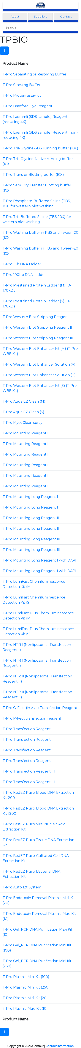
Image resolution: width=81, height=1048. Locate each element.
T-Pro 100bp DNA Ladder (24, 275)
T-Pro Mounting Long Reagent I (30, 497)
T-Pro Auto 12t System (22, 887)
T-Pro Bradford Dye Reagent (27, 106)
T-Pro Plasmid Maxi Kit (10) (25, 1008)
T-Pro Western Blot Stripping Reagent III (38, 338)
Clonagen (41, 5)
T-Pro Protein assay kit (22, 95)
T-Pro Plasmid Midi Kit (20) (25, 998)
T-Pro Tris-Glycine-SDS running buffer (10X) (40, 148)
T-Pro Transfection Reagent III (29, 771)
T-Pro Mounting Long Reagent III (31, 539)
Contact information (60, 1046)
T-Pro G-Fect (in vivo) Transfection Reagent (40, 708)
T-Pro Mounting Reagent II (26, 454)
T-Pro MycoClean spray (22, 423)
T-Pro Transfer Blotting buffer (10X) (33, 175)
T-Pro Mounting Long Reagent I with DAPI (39, 560)
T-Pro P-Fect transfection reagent (32, 718)
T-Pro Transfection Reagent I (28, 729)
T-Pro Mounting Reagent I (25, 433)
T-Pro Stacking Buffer (22, 85)
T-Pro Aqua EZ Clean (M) (24, 401)
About (15, 16)
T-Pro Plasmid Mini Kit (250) (26, 987)
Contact (66, 16)
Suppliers (40, 16)
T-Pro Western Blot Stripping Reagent (36, 317)
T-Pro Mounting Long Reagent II (31, 518)
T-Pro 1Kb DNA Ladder (22, 264)
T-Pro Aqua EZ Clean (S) (23, 412)
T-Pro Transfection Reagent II (28, 750)
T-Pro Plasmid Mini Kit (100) (26, 977)
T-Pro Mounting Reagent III (27, 476)
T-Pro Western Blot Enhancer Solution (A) (39, 364)
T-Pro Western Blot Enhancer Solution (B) (39, 375)
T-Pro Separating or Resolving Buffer (35, 74)
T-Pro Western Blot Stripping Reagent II (37, 327)
